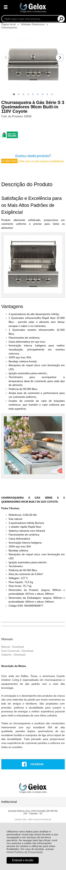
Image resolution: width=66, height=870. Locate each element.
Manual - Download (12, 646)
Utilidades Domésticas (33, 24)
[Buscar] (61, 19)
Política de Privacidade (28, 851)
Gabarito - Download (13, 654)
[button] (14, 94)
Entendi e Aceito (22, 860)
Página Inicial (8, 24)
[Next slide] (60, 58)
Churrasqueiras (9, 27)
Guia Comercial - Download (17, 650)
